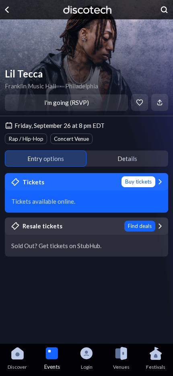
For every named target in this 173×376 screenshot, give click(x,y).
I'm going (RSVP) (66, 102)
